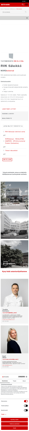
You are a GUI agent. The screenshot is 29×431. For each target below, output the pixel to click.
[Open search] (22, 4)
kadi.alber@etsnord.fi (7, 365)
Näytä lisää (7, 159)
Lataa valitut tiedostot (13, 126)
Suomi (24, 1)
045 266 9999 (5, 366)
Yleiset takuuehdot (11, 150)
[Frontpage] (6, 4)
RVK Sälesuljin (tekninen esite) (15, 131)
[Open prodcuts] (27, 18)
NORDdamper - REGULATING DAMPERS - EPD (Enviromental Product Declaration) (15, 141)
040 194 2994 (5, 321)
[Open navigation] (26, 5)
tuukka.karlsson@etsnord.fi (8, 319)
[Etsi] (26, 12)
